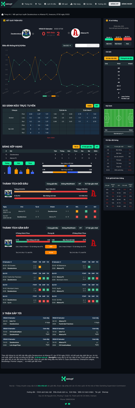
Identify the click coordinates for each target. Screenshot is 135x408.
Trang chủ (7, 14)
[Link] (7, 4)
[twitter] (66, 404)
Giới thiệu (72, 392)
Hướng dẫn (31, 392)
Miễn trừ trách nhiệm (85, 392)
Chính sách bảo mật (44, 392)
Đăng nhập (127, 4)
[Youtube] (69, 404)
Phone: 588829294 (67, 399)
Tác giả (98, 392)
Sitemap (105, 392)
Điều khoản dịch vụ (60, 392)
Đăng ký (114, 4)
